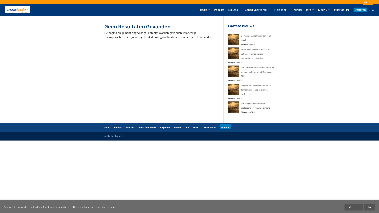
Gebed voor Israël (256, 10)
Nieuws (233, 10)
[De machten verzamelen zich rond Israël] (233, 40)
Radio (203, 10)
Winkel (297, 10)
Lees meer (112, 207)
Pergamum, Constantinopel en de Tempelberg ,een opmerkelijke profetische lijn (256, 90)
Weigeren (353, 207)
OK (369, 207)
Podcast (219, 10)
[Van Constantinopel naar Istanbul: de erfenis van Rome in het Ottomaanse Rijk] (233, 72)
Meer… (322, 10)
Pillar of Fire (342, 10)
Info (308, 10)
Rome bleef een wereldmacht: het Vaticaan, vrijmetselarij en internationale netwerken (256, 53)
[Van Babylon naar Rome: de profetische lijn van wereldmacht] (233, 107)
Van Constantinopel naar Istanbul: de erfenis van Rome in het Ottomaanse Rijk (257, 72)
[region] (189, 206)
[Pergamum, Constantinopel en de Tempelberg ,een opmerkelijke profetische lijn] (233, 90)
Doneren (360, 10)
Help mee (280, 10)
